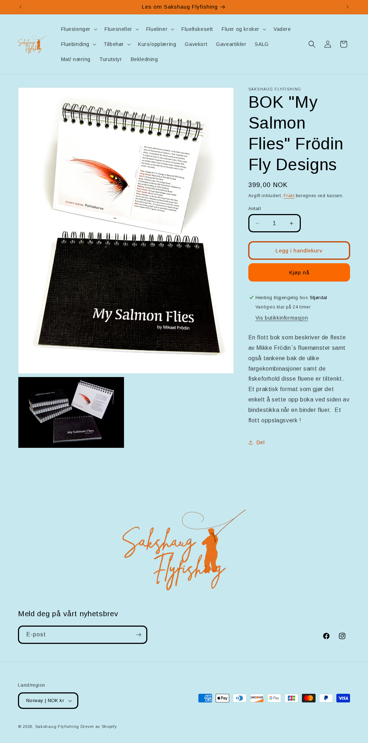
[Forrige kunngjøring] (20, 7)
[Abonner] (138, 635)
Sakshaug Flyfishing (57, 726)
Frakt (289, 195)
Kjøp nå (299, 272)
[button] (79, 29)
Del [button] (261, 442)
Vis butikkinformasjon (282, 318)
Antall (254, 208)
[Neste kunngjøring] (347, 7)
